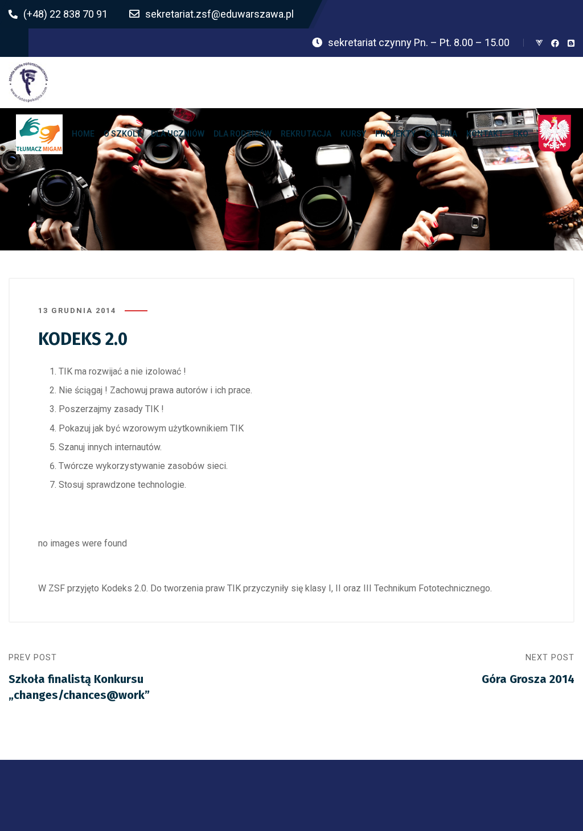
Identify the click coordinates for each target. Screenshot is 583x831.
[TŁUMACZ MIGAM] (39, 133)
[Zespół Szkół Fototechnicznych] (28, 82)
